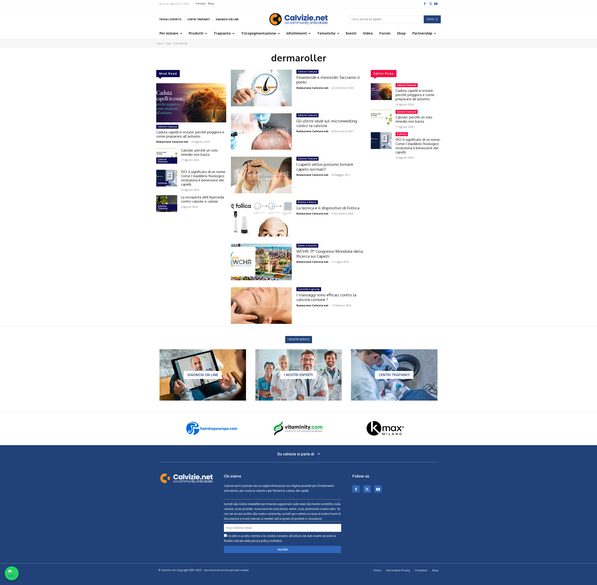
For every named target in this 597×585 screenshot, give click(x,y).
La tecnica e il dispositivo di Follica (327, 207)
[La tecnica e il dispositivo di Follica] (261, 218)
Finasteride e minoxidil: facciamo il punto (328, 79)
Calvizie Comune (167, 126)
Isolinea (162, 183)
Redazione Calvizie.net (172, 141)
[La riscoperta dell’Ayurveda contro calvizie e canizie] (166, 203)
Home (159, 43)
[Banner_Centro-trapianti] (394, 375)
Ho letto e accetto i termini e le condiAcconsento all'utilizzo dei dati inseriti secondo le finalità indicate (280, 538)
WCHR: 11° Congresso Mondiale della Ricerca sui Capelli (329, 253)
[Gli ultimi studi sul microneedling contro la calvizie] (261, 131)
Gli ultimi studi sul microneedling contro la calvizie (326, 123)
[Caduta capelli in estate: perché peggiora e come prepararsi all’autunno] (191, 102)
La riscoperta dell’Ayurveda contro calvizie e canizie (202, 199)
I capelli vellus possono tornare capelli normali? (324, 166)
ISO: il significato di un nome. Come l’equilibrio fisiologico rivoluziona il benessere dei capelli (203, 178)
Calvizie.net (231, 486)
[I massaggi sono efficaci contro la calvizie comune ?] (261, 305)
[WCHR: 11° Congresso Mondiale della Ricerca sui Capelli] (261, 262)
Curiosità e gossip (309, 289)
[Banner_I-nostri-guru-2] (298, 375)
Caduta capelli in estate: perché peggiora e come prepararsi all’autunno (190, 134)
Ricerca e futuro (307, 202)
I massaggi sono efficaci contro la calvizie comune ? (326, 297)
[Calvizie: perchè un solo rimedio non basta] (166, 156)
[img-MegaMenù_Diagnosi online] (203, 375)
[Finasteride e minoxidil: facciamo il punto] (261, 88)
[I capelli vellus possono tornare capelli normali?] (261, 175)
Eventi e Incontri (307, 245)
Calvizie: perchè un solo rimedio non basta (199, 152)
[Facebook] (424, 3)
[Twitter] (430, 3)
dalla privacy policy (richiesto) (263, 541)
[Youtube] (435, 3)
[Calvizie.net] (298, 19)
